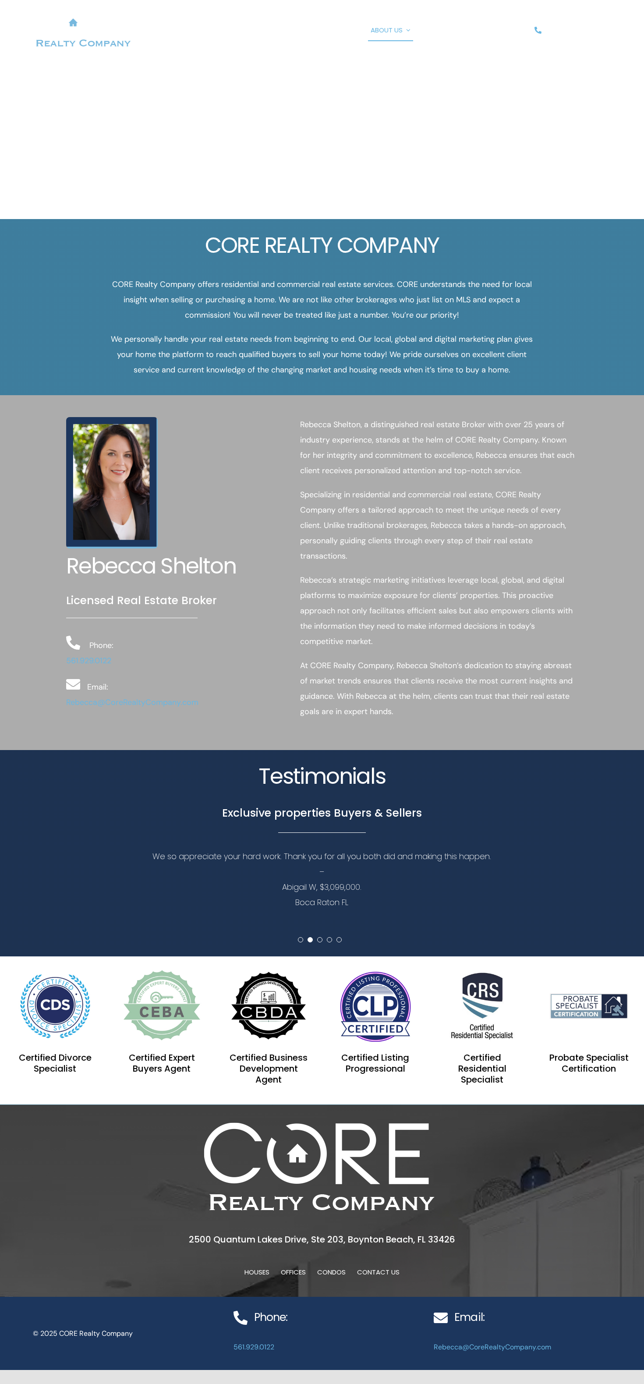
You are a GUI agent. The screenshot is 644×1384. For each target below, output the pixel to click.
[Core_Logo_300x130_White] (83, 12)
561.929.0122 (88, 660)
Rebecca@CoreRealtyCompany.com (132, 702)
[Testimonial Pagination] (300, 939)
